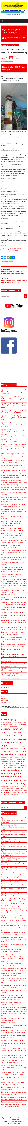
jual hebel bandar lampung (9, 767)
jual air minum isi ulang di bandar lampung (18, 759)
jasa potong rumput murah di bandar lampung (13, 751)
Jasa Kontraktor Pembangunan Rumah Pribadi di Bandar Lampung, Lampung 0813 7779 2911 (13, 392)
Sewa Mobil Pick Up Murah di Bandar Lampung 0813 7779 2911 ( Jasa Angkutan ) (13, 622)
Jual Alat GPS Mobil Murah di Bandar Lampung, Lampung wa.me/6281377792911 (13, 592)
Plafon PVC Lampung (14, 783)
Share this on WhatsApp (7, 61)
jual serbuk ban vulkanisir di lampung (8, 770)
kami (20, 194)
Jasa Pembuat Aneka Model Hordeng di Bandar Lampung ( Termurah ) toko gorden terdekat (14, 500)
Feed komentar (5, 700)
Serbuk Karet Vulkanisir (19, 786)
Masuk (3, 696)
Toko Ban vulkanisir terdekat (6, 790)
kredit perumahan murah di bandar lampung (11, 776)
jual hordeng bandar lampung (21, 767)
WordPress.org (5, 702)
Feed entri (4, 698)
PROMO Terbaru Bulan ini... (9, 45)
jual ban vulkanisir (17, 761)
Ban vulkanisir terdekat (21, 719)
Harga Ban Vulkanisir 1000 (15, 732)
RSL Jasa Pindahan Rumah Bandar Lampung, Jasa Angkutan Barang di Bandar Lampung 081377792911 (12, 569)
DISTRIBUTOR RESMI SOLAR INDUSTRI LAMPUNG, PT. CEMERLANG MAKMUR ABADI (14, 552)
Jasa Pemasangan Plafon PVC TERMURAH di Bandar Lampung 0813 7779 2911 (12, 399)
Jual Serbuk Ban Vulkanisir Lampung (13, 612)
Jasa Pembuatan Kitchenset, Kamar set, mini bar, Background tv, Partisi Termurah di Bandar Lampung (14, 425)
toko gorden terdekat (5, 792)
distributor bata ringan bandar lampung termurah (10, 726)
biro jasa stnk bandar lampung (12, 722)
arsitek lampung (8, 719)
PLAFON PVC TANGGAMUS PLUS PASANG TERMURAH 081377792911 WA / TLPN (13, 639)
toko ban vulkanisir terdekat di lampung (19, 790)
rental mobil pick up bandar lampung (8, 786)
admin (3, 59)
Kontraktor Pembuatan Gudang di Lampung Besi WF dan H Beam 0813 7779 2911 (13, 512)
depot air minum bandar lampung (19, 724)
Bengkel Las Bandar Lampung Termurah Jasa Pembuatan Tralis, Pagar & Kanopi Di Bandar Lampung (14, 483)
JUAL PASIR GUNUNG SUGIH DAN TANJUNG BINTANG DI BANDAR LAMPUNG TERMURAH (12, 535)
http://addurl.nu (5, 687)
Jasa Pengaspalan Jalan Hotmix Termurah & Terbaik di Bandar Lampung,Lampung (11, 523)
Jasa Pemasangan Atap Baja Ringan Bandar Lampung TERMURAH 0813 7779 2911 (13, 418)
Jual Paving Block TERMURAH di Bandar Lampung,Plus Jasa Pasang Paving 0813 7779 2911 (14, 406)
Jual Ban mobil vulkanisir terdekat (7, 761)
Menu (5, 21)
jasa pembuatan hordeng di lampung (17, 746)
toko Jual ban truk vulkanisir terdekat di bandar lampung (15, 794)
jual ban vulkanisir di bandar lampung (11, 765)
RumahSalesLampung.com (14, 10)
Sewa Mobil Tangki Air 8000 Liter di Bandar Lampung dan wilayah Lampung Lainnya (13, 456)
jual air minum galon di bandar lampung (8, 757)
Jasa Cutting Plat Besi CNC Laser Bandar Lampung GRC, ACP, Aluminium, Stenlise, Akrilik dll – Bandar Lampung (14, 676)
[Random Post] (25, 21)
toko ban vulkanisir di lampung (19, 788)
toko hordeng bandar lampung (15, 792)
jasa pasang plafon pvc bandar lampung (13, 742)
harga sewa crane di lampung (16, 739)
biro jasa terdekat (21, 722)
